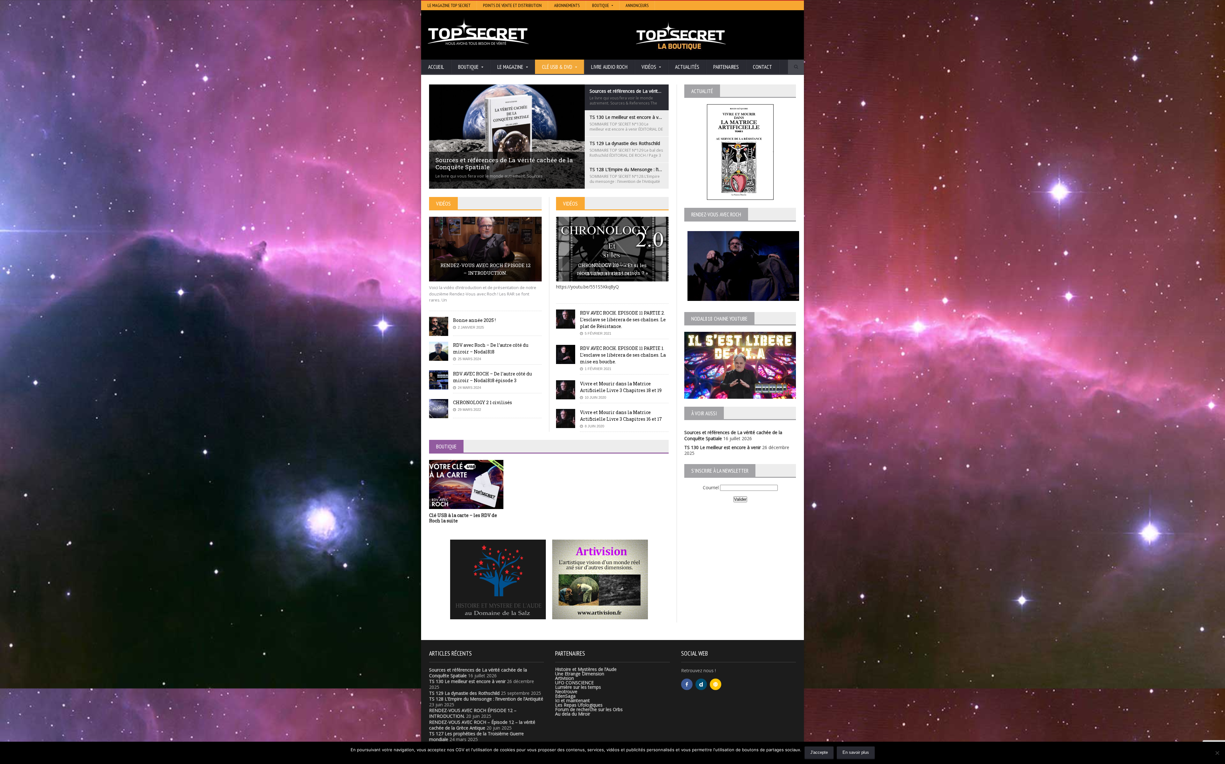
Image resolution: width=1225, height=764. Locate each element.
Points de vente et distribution (512, 5)
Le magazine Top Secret (449, 5)
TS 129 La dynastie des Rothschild (464, 693)
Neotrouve (566, 691)
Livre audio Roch (609, 66)
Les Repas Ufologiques (579, 705)
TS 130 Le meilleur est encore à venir (722, 447)
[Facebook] (687, 684)
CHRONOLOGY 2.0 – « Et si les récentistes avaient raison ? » (612, 269)
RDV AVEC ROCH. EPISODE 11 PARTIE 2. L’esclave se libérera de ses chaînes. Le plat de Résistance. (623, 319)
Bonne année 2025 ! (474, 320)
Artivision (564, 678)
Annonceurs (637, 5)
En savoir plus (856, 752)
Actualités (687, 66)
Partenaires (726, 66)
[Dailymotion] (701, 684)
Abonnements (567, 5)
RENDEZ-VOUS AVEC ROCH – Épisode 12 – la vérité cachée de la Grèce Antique (482, 725)
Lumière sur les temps (578, 687)
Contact (762, 66)
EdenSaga (565, 696)
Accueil (436, 66)
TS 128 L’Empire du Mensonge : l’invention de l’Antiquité (486, 699)
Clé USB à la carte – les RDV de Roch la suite (463, 518)
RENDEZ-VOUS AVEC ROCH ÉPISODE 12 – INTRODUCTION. (485, 269)
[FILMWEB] (715, 684)
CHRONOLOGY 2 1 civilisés (482, 402)
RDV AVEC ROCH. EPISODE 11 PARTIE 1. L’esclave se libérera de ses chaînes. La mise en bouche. (623, 355)
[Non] (1217, 753)
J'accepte (819, 752)
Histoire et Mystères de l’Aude (586, 669)
